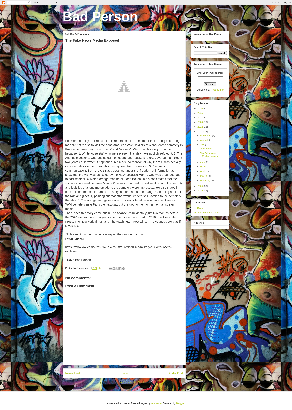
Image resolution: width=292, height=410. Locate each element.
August (204, 140)
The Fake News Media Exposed (209, 155)
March (204, 175)
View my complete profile (207, 212)
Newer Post (72, 373)
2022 (200, 126)
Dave (200, 208)
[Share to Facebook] (120, 268)
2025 (200, 113)
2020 (200, 186)
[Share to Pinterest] (123, 268)
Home (124, 373)
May (202, 166)
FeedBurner (217, 89)
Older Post (176, 373)
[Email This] (110, 268)
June (203, 162)
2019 (200, 190)
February (205, 180)
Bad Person (100, 16)
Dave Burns (206, 148)
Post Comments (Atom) (131, 382)
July (202, 144)
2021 (200, 131)
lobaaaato (156, 403)
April (203, 171)
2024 (200, 117)
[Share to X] (117, 268)
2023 (200, 122)
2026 (200, 108)
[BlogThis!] (113, 268)
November (206, 135)
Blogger (180, 403)
